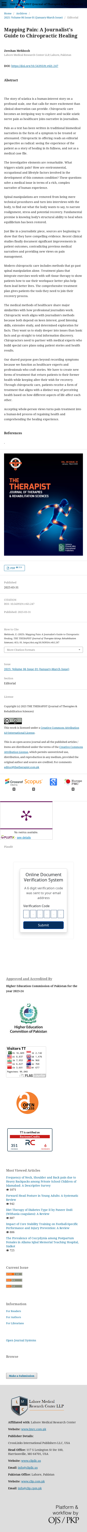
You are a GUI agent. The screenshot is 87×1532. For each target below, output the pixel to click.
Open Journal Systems (21, 1340)
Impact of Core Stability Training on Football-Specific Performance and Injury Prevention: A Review (42, 1226)
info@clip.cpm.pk (30, 1488)
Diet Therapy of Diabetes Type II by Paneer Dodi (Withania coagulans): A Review (39, 1212)
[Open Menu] (4, 4)
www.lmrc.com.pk (33, 1429)
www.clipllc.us (31, 1461)
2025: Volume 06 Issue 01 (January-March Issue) (33, 17)
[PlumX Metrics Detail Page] (26, 815)
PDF (16, 568)
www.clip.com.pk (33, 1481)
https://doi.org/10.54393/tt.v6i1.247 (34, 66)
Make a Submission (21, 1376)
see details (24, 837)
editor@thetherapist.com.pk (21, 767)
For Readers (13, 1311)
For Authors (13, 1317)
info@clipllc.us (28, 1467)
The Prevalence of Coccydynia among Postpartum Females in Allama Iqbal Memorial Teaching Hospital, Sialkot (42, 1242)
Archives (21, 13)
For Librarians (15, 1323)
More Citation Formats (21, 650)
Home (8, 13)
